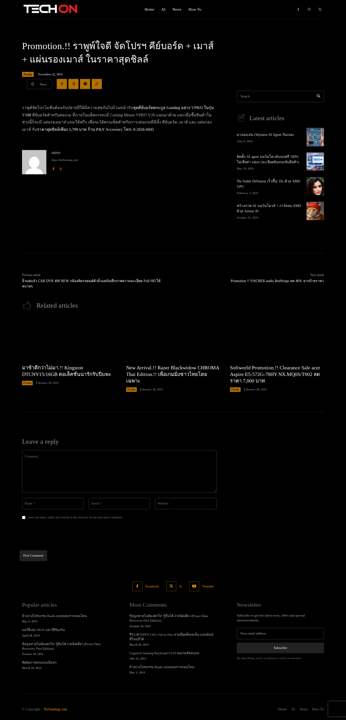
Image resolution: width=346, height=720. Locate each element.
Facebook (152, 586)
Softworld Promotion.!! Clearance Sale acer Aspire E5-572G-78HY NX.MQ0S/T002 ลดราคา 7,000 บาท (275, 374)
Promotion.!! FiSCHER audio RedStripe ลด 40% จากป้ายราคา (277, 281)
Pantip (28, 74)
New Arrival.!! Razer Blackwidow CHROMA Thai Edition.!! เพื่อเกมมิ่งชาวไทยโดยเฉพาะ (172, 374)
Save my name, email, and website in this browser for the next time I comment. (75, 517)
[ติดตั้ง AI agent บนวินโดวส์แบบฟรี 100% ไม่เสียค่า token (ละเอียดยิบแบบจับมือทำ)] (315, 162)
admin (55, 153)
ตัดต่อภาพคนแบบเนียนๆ (39, 662)
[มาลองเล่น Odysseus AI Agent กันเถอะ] (315, 137)
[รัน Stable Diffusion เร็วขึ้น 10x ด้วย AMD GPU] (315, 186)
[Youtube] (194, 586)
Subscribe (280, 648)
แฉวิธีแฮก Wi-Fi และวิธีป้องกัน (43, 630)
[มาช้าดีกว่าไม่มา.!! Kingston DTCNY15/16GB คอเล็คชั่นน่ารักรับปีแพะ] (69, 339)
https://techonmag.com (64, 159)
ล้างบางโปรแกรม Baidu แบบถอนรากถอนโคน (54, 616)
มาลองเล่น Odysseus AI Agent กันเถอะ (265, 135)
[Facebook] (298, 9)
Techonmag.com (55, 709)
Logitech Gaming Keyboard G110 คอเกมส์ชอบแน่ (164, 653)
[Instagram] (309, 9)
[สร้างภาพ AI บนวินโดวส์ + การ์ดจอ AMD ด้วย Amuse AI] (315, 211)
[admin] (34, 162)
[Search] (318, 96)
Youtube (208, 586)
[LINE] (85, 84)
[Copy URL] (97, 84)
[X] (320, 9)
